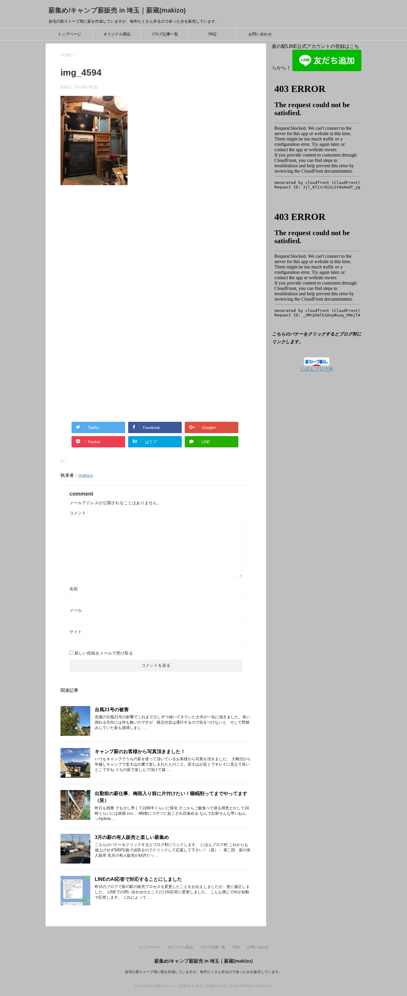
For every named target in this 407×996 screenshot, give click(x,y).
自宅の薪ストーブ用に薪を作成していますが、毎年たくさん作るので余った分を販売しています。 (203, 972)
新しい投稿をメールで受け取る (103, 653)
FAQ (212, 34)
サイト (75, 631)
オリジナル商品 (117, 34)
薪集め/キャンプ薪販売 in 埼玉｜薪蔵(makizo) (117, 10)
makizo (85, 475)
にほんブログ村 (316, 368)
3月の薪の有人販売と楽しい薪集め (132, 837)
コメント (77, 513)
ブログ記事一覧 (164, 34)
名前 (73, 588)
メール (75, 610)
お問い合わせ (260, 34)
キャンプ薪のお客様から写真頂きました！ (140, 751)
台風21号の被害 (112, 709)
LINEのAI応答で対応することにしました (138, 879)
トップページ (69, 34)
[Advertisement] (110, 254)
